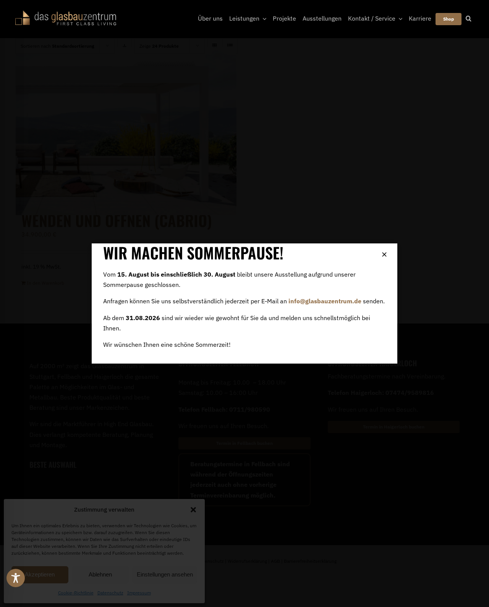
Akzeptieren (40, 574)
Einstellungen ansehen (165, 574)
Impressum (139, 593)
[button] (193, 510)
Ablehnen (100, 574)
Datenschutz (110, 593)
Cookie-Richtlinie (76, 593)
